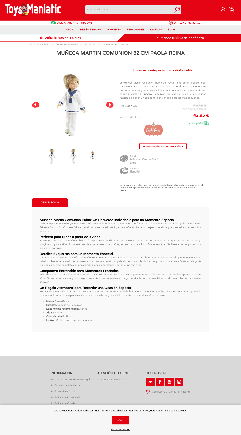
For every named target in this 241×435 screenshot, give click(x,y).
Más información (120, 429)
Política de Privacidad (67, 397)
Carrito (231, 9)
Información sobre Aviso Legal (72, 379)
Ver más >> (163, 146)
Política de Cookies (65, 403)
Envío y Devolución (65, 391)
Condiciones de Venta (67, 385)
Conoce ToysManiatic (113, 379)
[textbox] (129, 9)
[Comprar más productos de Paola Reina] (153, 137)
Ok (120, 420)
